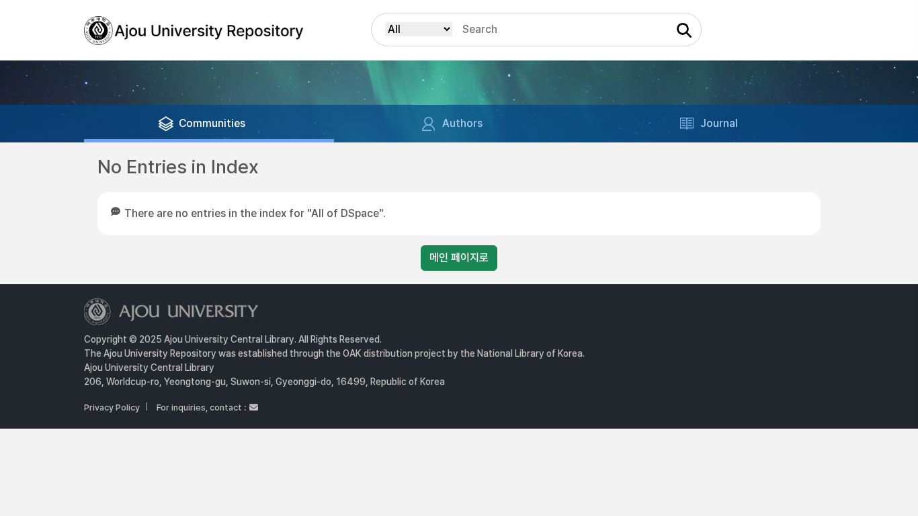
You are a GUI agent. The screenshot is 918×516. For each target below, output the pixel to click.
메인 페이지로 (459, 257)
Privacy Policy (112, 407)
